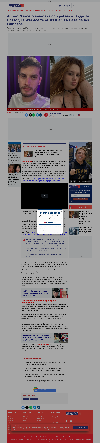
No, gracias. (50, 226)
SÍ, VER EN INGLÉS (50, 222)
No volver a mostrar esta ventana (50, 230)
